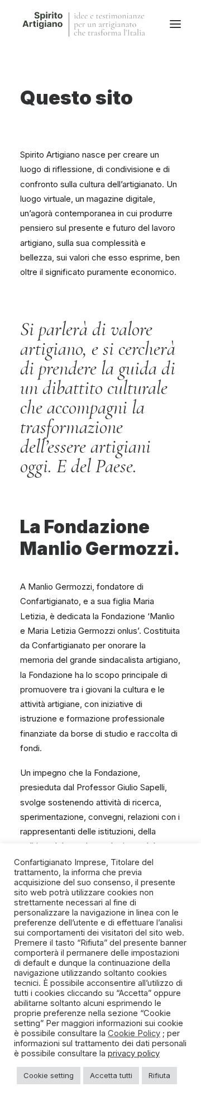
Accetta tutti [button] (111, 1075)
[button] (175, 24)
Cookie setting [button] (48, 1075)
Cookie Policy (134, 1033)
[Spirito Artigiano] (84, 24)
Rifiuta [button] (159, 1075)
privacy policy (134, 1053)
